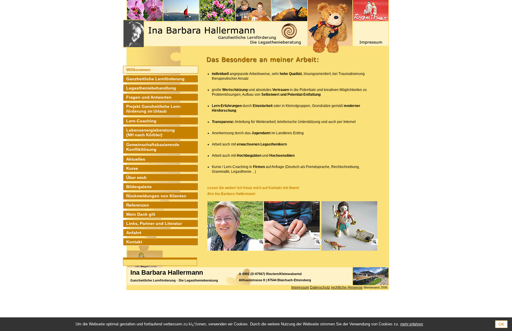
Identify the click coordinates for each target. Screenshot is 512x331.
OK (501, 324)
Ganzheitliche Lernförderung (155, 78)
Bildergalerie (139, 186)
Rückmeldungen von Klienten (156, 196)
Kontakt (134, 241)
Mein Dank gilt (140, 214)
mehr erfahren (411, 324)
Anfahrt (133, 232)
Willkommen (138, 69)
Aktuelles (135, 159)
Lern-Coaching (141, 121)
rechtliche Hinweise (347, 287)
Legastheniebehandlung (151, 88)
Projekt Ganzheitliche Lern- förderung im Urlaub (153, 108)
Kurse (132, 168)
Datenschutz (320, 287)
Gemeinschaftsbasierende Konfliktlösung (152, 147)
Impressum (300, 287)
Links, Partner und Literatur (154, 223)
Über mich (136, 177)
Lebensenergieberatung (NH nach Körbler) (150, 132)
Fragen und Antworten (149, 97)
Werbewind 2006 (376, 287)
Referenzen (137, 205)
